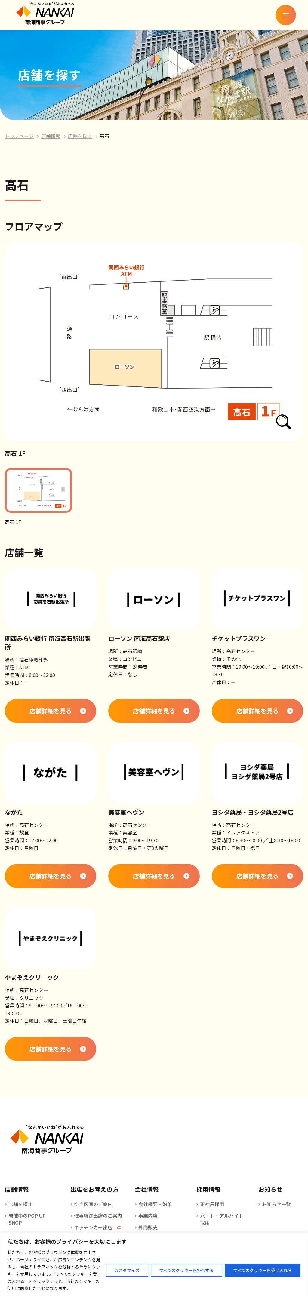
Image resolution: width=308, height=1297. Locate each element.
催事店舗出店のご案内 (98, 1215)
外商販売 (148, 1227)
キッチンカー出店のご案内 (93, 1230)
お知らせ (270, 1189)
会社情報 (147, 1189)
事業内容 (148, 1215)
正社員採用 (212, 1204)
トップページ (19, 136)
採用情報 (208, 1189)
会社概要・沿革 (155, 1204)
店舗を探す (80, 136)
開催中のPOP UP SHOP (27, 1219)
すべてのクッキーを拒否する (186, 1270)
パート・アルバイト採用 (221, 1219)
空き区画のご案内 (93, 1204)
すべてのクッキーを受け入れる (262, 1270)
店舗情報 (50, 136)
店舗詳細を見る (50, 710)
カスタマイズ (127, 1270)
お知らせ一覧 (276, 1204)
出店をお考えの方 (94, 1189)
